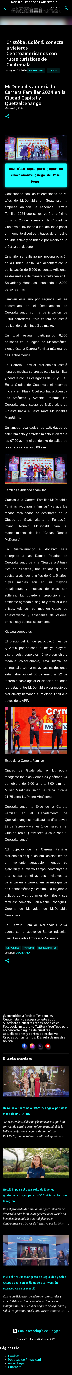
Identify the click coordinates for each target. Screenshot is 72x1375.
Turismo (53, 70)
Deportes (12, 947)
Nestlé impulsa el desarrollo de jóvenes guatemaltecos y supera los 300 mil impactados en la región (35, 1195)
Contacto (15, 1367)
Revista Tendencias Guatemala (34, 2)
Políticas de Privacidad (24, 1359)
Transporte (36, 70)
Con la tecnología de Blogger (38, 1331)
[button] (7, 116)
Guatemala (23, 952)
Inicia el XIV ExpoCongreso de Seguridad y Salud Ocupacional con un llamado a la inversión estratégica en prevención (34, 1282)
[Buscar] (66, 8)
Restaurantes (47, 947)
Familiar (29, 947)
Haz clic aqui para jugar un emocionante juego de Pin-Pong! (36, 175)
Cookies (14, 1356)
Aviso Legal (16, 1363)
